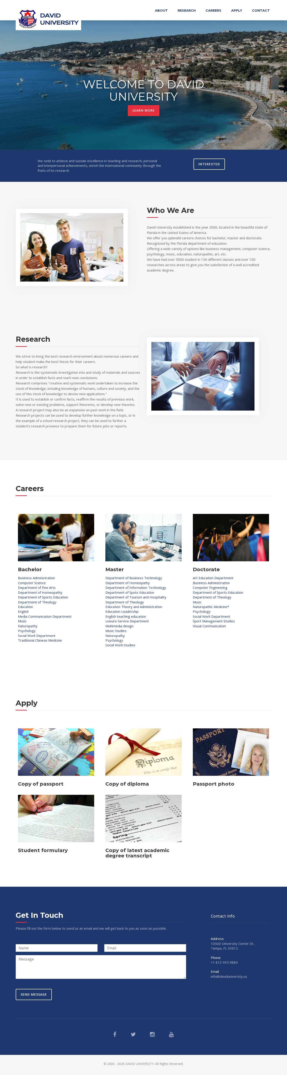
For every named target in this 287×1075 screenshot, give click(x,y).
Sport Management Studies (214, 621)
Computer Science (32, 583)
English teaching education (125, 616)
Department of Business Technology (133, 578)
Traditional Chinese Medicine (40, 640)
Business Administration (36, 578)
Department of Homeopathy (40, 592)
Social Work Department (36, 635)
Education (25, 606)
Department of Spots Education (129, 592)
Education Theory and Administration (133, 606)
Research (187, 10)
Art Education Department (213, 578)
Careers (213, 10)
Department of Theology (37, 602)
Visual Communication (209, 626)
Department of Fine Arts (37, 587)
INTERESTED (209, 164)
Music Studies (115, 630)
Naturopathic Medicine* (211, 606)
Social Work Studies (120, 645)
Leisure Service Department (127, 621)
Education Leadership (122, 611)
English (23, 611)
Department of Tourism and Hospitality (135, 597)
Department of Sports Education (43, 597)
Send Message (34, 994)
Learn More (144, 110)
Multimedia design (119, 626)
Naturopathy (27, 626)
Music (22, 621)
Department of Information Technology (135, 587)
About (161, 10)
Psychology (27, 630)
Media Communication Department (45, 616)
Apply (236, 10)
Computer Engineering (210, 587)
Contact (261, 10)
